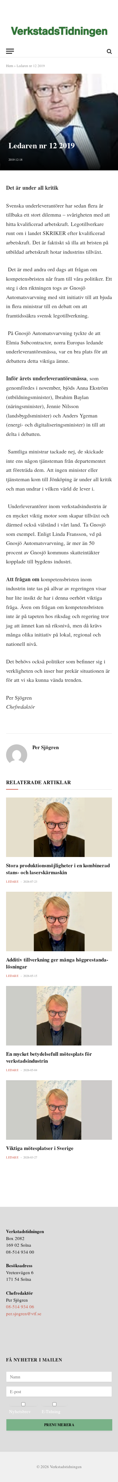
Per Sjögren (45, 747)
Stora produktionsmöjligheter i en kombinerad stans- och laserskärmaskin (58, 869)
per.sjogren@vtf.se (23, 1313)
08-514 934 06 (20, 1306)
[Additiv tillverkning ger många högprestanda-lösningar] (59, 921)
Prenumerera (59, 1424)
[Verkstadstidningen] (59, 32)
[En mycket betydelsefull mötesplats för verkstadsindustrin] (59, 1015)
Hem (9, 65)
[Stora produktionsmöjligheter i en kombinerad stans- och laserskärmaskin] (59, 827)
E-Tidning (51, 1411)
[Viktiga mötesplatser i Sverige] (59, 1110)
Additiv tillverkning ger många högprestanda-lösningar (57, 963)
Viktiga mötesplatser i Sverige (40, 1148)
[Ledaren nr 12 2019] (59, 122)
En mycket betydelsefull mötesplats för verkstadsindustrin (49, 1057)
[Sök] (109, 51)
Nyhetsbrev (20, 1411)
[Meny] (10, 51)
